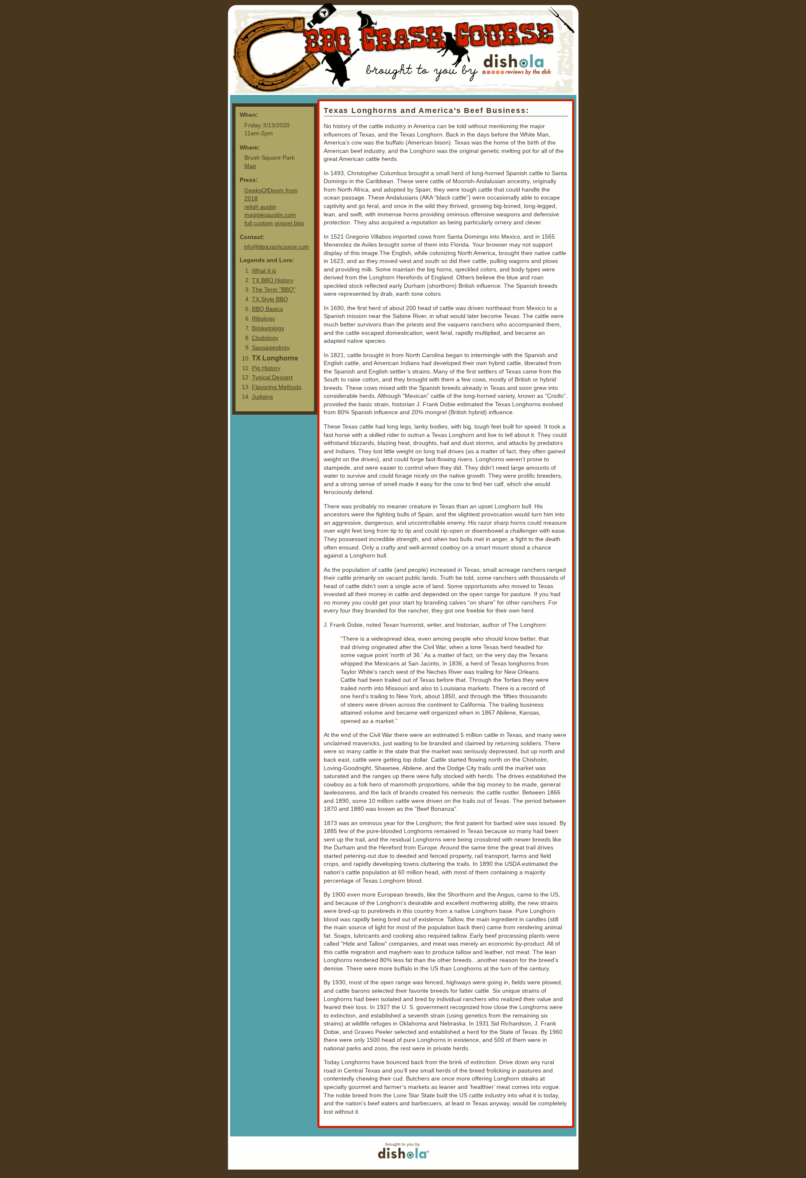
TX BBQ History (272, 280)
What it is (264, 270)
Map (250, 166)
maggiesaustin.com (270, 214)
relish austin (260, 206)
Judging (262, 396)
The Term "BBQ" (274, 289)
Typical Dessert (272, 377)
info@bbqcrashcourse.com (276, 247)
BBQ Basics (267, 308)
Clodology (265, 337)
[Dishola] (403, 1159)
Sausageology (271, 347)
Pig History (266, 368)
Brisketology (268, 328)
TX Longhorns (275, 358)
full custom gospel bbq (274, 223)
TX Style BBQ (270, 299)
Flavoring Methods (276, 387)
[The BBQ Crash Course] (403, 49)
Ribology (263, 318)
